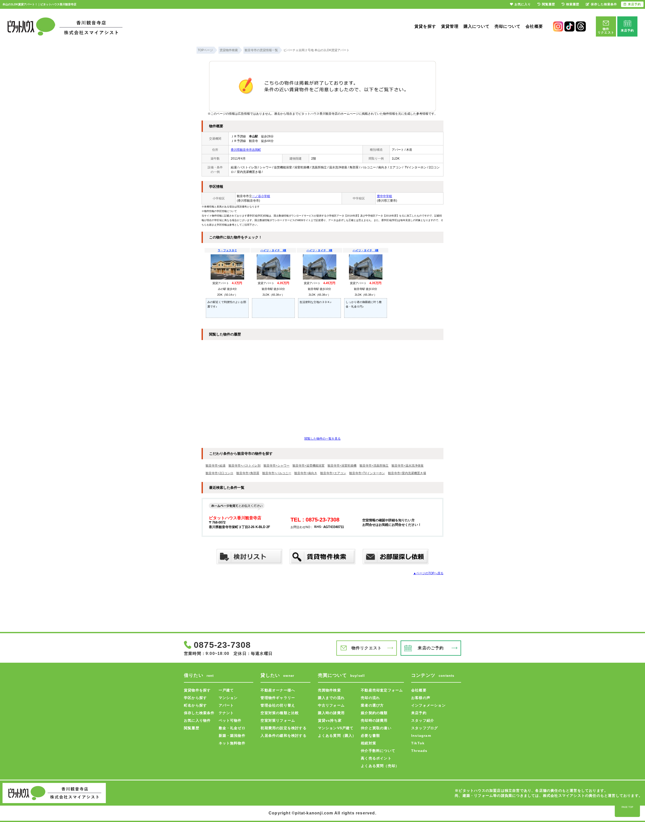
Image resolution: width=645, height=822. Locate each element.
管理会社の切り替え (278, 705)
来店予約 (419, 713)
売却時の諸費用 (374, 720)
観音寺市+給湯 (215, 465)
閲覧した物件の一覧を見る (322, 438)
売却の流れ (370, 698)
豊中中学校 (384, 196)
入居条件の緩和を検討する (283, 736)
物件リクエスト (366, 648)
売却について (508, 26)
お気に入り (522, 4)
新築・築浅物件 (232, 736)
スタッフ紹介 (422, 720)
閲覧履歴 (191, 728)
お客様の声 (420, 698)
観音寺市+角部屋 (247, 473)
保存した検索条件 (199, 713)
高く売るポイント (376, 758)
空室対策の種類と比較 (280, 713)
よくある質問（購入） (337, 736)
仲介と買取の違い (376, 728)
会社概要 (534, 26)
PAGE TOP (627, 807)
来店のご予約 (431, 648)
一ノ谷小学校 (261, 196)
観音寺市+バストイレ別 (245, 465)
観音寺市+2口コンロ (219, 473)
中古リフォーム (331, 705)
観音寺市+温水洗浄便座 (408, 465)
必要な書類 (370, 736)
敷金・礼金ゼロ (232, 728)
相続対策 (368, 743)
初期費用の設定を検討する (283, 728)
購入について (477, 26)
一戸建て (226, 690)
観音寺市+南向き (305, 473)
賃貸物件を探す (197, 690)
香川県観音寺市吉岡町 (246, 149)
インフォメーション (428, 705)
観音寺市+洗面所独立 (374, 465)
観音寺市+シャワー (276, 465)
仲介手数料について (378, 751)
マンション (228, 698)
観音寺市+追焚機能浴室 (309, 465)
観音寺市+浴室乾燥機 (342, 465)
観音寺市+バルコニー (276, 473)
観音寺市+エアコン (333, 473)
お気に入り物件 (197, 720)
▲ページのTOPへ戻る (428, 573)
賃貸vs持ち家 (330, 720)
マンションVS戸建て (336, 728)
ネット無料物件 (232, 743)
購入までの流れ (331, 698)
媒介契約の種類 (374, 713)
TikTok (418, 743)
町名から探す (195, 705)
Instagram (421, 736)
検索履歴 (572, 4)
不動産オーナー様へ (278, 690)
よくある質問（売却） (380, 766)
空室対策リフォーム (278, 720)
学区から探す (195, 698)
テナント (226, 713)
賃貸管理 (450, 26)
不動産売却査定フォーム (382, 690)
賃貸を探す (425, 26)
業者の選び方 (372, 705)
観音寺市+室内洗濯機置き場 (407, 473)
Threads (419, 751)
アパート (226, 705)
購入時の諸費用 (331, 713)
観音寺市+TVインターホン (367, 473)
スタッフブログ (424, 728)
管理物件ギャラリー (278, 698)
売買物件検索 (329, 690)
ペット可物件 (230, 720)
